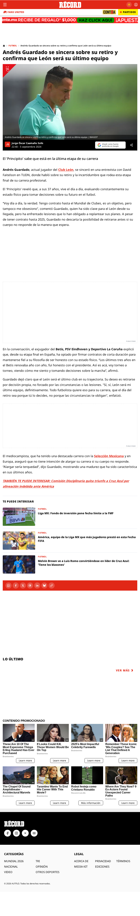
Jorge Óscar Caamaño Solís (27, 143)
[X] (23, 585)
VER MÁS (123, 670)
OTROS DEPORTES (47, 872)
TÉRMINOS (123, 861)
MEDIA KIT (81, 866)
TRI (38, 861)
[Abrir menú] (5, 4)
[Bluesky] (44, 585)
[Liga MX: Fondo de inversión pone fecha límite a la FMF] (70, 517)
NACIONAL (11, 866)
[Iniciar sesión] (136, 4)
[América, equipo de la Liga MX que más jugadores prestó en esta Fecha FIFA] (70, 540)
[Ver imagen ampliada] (70, 102)
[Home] (4, 45)
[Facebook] (16, 585)
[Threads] (30, 585)
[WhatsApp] (8, 585)
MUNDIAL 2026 (14, 861)
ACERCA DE (81, 861)
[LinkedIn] (37, 585)
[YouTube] (34, 833)
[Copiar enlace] (51, 585)
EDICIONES (102, 866)
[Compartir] (131, 145)
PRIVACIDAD (103, 861)
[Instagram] (16, 833)
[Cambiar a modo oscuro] (129, 4)
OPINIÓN (42, 866)
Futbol (13, 45)
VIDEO (8, 872)
